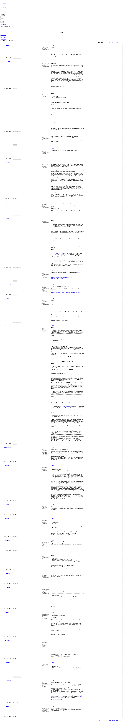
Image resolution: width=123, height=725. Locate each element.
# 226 (53, 45)
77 (116, 42)
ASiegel (7, 504)
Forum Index (3, 35)
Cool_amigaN (8, 680)
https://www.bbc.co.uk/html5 (57, 278)
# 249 (53, 680)
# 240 (53, 504)
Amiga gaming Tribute (56, 700)
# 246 (53, 612)
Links (4, 6)
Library (4, 5)
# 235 (53, 284)
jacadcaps (8, 45)
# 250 (53, 706)
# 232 (53, 202)
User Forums (3, 37)
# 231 (53, 162)
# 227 (53, 61)
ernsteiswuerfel (7, 447)
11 (112, 42)
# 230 (53, 148)
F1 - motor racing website (59, 183)
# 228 (53, 91)
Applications (3, 39)
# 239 (53, 465)
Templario (7, 540)
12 (114, 42)
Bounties (5, 7)
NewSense (8, 162)
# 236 (53, 298)
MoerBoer (7, 612)
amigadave (7, 465)
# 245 (53, 587)
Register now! (3, 27)
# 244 (53, 573)
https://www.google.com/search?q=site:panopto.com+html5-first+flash (65, 292)
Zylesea (7, 202)
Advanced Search (61, 33)
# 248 (53, 662)
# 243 (53, 553)
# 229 (53, 134)
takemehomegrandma (8, 553)
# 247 (53, 640)
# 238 (53, 447)
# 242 (53, 540)
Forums (4, 4)
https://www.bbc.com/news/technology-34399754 (61, 277)
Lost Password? (4, 24)
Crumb (7, 298)
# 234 (53, 270)
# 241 (53, 518)
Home (4, 3)
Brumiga (8, 61)
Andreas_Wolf (8, 134)
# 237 (53, 325)
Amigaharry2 (8, 706)
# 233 (53, 218)
